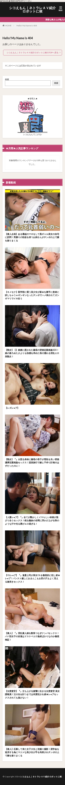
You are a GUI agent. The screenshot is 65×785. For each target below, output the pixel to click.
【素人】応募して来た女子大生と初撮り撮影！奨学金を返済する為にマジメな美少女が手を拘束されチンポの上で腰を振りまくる (32, 752)
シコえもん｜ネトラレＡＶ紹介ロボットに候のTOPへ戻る (32, 52)
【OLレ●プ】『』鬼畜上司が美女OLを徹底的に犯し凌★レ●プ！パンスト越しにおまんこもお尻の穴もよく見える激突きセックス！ (32, 578)
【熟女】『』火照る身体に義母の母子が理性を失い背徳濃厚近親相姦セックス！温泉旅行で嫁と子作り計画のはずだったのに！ (32, 462)
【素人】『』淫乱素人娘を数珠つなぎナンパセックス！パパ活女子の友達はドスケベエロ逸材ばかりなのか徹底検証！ (32, 636)
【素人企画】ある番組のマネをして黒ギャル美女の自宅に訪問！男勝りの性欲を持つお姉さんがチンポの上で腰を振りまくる (32, 237)
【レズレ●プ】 (12, 407)
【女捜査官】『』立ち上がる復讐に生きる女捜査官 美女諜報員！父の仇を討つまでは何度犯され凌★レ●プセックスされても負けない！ (32, 694)
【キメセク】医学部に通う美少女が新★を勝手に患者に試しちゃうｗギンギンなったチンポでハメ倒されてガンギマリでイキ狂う (32, 295)
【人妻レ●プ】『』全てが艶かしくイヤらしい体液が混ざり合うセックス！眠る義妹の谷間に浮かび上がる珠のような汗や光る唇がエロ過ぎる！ (32, 520)
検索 (7, 79)
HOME (8, 25)
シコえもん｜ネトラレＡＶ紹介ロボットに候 (32, 9)
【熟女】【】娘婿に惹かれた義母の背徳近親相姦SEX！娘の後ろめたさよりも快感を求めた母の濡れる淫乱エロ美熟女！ (32, 353)
